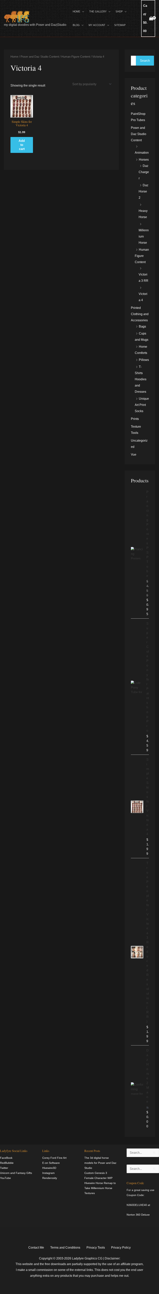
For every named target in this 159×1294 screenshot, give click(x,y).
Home (76, 11)
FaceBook (6, 1157)
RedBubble (7, 1162)
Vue (133, 454)
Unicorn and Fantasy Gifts (16, 1172)
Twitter (4, 1167)
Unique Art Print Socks (142, 405)
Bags (142, 326)
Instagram (48, 1172)
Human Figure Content (75, 56)
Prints (135, 418)
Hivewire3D (49, 1167)
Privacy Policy (121, 1247)
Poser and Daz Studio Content (40, 56)
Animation (142, 152)
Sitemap (120, 25)
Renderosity (49, 1178)
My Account (97, 25)
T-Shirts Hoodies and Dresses (140, 379)
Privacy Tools (95, 1247)
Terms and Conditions (65, 1247)
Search (145, 60)
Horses (144, 159)
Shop (119, 11)
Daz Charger (144, 172)
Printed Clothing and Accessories (140, 314)
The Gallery (98, 11)
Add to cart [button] (22, 145)
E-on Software (51, 1162)
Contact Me (36, 1247)
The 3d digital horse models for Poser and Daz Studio (100, 1162)
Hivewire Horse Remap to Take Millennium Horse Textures (100, 1188)
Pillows (144, 359)
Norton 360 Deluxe (138, 1214)
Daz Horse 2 (143, 191)
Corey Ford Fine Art (54, 1157)
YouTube (5, 1178)
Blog (76, 25)
